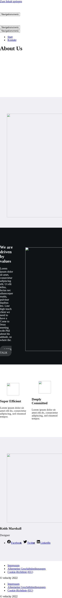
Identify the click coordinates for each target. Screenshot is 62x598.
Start (10, 36)
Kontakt (12, 40)
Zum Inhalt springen (11, 1)
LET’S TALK (6, 351)
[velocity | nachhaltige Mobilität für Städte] (17, 10)
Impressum (13, 565)
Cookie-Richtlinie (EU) (20, 572)
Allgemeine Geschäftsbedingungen (27, 568)
